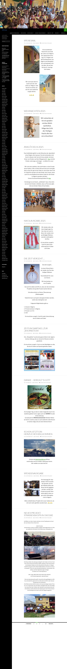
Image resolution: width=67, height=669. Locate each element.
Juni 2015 (3, 252)
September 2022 (5, 152)
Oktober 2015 (4, 245)
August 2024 (4, 121)
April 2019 (4, 201)
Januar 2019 (4, 203)
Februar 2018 (4, 216)
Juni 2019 (3, 200)
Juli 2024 (3, 123)
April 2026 (4, 93)
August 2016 (4, 234)
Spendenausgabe (34, 473)
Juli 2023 (3, 140)
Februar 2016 (4, 241)
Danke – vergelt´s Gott (37, 380)
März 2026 (4, 94)
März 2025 (4, 112)
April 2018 (4, 214)
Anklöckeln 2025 (34, 147)
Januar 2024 (4, 130)
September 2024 (5, 119)
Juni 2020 (3, 187)
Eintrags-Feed (4, 275)
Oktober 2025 (4, 102)
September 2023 (5, 137)
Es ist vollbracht (4, 53)
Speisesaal (30, 40)
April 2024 (4, 126)
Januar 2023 (4, 148)
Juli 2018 (3, 211)
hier (50, 178)
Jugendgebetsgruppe (5, 55)
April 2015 (4, 255)
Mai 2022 (3, 159)
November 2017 (5, 220)
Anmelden (3, 273)
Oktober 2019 (4, 195)
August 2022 (4, 154)
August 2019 (4, 198)
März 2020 (4, 192)
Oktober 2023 (4, 135)
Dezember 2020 (5, 179)
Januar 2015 (4, 256)
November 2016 (5, 230)
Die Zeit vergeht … (34, 258)
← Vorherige (28, 623)
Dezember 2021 (5, 165)
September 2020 (5, 184)
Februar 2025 (4, 113)
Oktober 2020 (4, 182)
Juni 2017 (3, 223)
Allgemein (3, 266)
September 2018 (5, 208)
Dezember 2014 (5, 258)
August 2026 (4, 88)
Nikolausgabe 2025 (35, 220)
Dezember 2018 (5, 204)
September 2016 (5, 233)
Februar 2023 (4, 146)
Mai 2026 (3, 91)
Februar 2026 (4, 96)
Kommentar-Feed (5, 276)
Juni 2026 (3, 89)
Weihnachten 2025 (34, 111)
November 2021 (5, 167)
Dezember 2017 (5, 219)
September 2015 (5, 247)
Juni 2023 (3, 141)
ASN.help (4, 30)
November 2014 (5, 260)
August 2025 (4, 105)
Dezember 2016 (5, 228)
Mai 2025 (3, 108)
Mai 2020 (3, 189)
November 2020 (5, 181)
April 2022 (4, 160)
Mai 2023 (3, 143)
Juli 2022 (3, 156)
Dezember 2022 (5, 149)
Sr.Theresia (36, 43)
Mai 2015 (3, 253)
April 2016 (4, 238)
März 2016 (4, 239)
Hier (49, 159)
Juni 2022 (3, 157)
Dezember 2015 (5, 244)
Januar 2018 (4, 217)
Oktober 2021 (4, 168)
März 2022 (4, 162)
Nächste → (51, 623)
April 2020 (4, 190)
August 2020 (4, 186)
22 (45, 623)
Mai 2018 (3, 212)
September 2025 (5, 104)
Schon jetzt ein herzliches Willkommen (38, 432)
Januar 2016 (4, 242)
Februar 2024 (4, 129)
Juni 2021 (3, 175)
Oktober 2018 (4, 206)
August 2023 (4, 138)
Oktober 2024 (4, 118)
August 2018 (4, 209)
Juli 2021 (3, 173)
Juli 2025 (3, 107)
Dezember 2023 (5, 132)
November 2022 (5, 151)
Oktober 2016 (4, 231)
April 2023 (4, 145)
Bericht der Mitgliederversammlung (5, 49)
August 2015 (4, 249)
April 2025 (4, 110)
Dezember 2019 (5, 193)
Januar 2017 (4, 227)
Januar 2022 (4, 164)
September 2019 (5, 197)
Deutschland (4, 67)
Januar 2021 (4, 178)
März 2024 (4, 127)
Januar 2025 (4, 115)
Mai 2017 (3, 225)
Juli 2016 (3, 236)
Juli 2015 (3, 250)
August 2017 (4, 222)
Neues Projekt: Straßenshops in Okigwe (38, 514)
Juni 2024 (3, 124)
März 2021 (4, 176)
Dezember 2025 (5, 99)
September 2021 (5, 170)
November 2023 (5, 134)
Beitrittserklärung (41, 459)
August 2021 (4, 171)
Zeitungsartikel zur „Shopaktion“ (36, 329)
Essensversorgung (5, 52)
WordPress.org (4, 278)
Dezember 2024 (5, 116)
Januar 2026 (4, 97)
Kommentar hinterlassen (46, 43)
